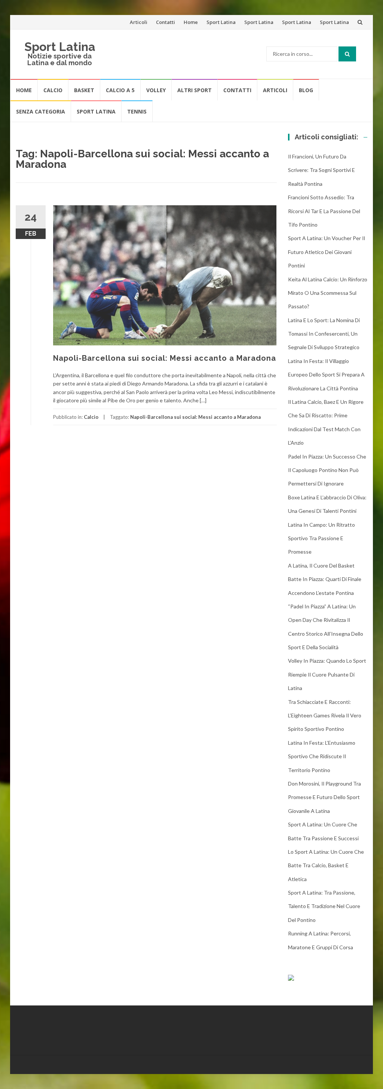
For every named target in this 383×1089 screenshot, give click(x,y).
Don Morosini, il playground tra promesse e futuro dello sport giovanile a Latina (324, 797)
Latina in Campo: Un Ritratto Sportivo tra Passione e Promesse (321, 538)
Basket (84, 90)
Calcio (52, 90)
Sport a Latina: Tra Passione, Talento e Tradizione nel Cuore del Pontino (324, 906)
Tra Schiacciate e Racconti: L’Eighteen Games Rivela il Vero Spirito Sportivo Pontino (324, 715)
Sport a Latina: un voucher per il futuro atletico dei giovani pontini (326, 252)
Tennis (137, 111)
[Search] (347, 53)
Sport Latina (221, 22)
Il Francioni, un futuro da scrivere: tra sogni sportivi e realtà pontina (321, 170)
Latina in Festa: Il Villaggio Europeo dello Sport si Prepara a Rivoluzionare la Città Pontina (326, 374)
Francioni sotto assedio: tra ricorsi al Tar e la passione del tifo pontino (324, 211)
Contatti (165, 22)
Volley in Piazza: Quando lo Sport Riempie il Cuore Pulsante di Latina (327, 674)
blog (306, 90)
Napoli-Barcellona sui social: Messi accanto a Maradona (164, 358)
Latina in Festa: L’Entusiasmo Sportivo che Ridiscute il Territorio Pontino (321, 756)
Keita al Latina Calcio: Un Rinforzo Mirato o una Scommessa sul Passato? (327, 293)
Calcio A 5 (120, 90)
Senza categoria (40, 111)
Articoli (138, 22)
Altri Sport (194, 90)
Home (191, 22)
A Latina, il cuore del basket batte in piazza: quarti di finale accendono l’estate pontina (324, 579)
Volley (156, 90)
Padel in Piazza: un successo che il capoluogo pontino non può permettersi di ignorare (327, 470)
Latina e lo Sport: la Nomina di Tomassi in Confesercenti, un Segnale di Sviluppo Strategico (324, 334)
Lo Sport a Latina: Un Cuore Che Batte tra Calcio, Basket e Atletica (326, 865)
